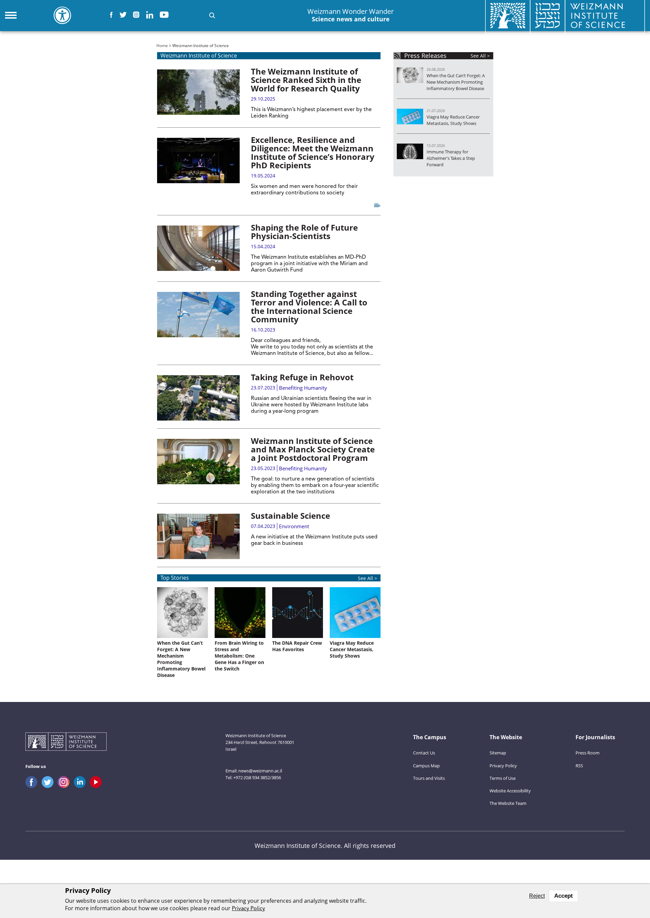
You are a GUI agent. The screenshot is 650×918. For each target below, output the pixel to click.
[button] (212, 15)
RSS (579, 766)
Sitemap (498, 753)
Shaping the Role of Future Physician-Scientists (304, 231)
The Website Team (508, 803)
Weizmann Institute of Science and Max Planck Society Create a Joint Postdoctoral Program (313, 449)
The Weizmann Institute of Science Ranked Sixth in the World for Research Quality (306, 80)
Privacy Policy (503, 766)
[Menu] (11, 15)
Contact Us (424, 753)
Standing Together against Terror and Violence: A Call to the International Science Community (309, 306)
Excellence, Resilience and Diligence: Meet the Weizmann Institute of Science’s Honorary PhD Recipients (312, 152)
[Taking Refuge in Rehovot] (198, 398)
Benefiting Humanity (303, 387)
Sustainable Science (290, 515)
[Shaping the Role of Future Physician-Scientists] (198, 248)
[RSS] (396, 55)
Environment (294, 526)
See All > (367, 578)
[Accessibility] (62, 15)
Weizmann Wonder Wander (350, 15)
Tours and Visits (429, 778)
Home (162, 45)
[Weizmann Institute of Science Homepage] (66, 742)
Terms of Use (503, 778)
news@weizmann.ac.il (260, 771)
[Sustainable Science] (198, 536)
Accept (563, 896)
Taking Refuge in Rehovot (302, 377)
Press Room (588, 753)
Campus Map (426, 766)
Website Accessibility (510, 791)
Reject (537, 896)
